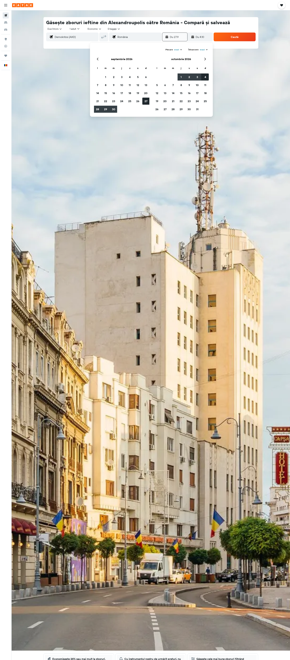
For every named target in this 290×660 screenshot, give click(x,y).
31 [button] (197, 109)
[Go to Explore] (5, 39)
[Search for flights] (5, 15)
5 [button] (138, 77)
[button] (5, 5)
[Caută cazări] (5, 22)
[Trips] (5, 55)
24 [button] (121, 101)
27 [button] (145, 101)
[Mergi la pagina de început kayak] (22, 5)
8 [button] (105, 85)
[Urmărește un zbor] (5, 46)
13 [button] (146, 85)
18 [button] (130, 93)
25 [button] (129, 101)
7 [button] (97, 85)
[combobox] (54, 29)
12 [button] (138, 85)
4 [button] (130, 77)
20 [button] (146, 93)
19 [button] (138, 93)
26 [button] (137, 101)
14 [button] (97, 93)
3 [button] (122, 77)
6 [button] (146, 77)
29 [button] (105, 109)
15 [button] (105, 93)
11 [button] (130, 85)
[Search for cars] (5, 29)
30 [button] (113, 109)
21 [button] (97, 101)
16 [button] (113, 93)
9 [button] (113, 85)
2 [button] (113, 77)
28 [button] (97, 109)
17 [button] (121, 93)
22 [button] (105, 101)
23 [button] (113, 101)
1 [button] (105, 77)
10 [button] (121, 85)
